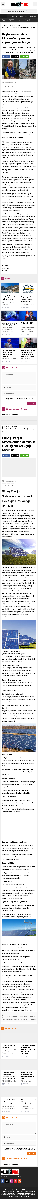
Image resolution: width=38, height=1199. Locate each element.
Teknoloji (14, 426)
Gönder (25, 56)
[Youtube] (15, 1181)
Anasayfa (6, 25)
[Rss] (19, 1181)
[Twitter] (7, 1181)
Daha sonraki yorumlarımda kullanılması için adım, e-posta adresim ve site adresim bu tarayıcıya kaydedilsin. (19, 399)
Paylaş (7, 56)
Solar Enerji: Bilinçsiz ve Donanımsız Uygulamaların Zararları (19, 1019)
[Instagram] (11, 1181)
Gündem (18, 25)
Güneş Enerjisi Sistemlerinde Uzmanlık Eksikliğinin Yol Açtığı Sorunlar (18, 1017)
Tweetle (16, 56)
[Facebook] (2, 1181)
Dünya (13, 25)
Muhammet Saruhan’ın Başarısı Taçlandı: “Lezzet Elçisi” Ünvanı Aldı (23, 16)
